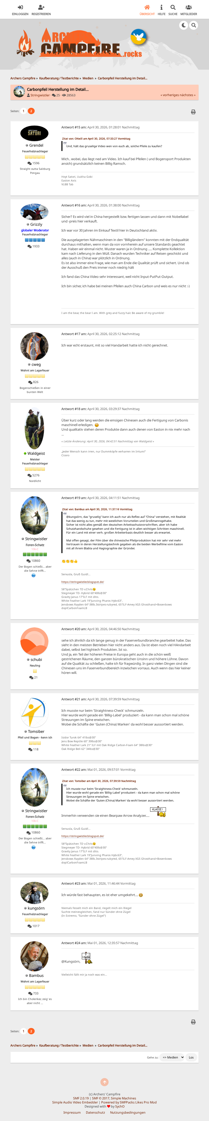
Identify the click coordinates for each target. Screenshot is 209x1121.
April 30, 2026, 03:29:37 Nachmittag (100, 409)
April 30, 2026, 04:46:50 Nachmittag (100, 629)
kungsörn (36, 908)
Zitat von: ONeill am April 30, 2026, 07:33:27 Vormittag (96, 138)
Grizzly (36, 224)
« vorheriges (170, 95)
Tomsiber (36, 731)
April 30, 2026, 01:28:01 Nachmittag (100, 127)
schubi (36, 659)
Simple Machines (123, 1098)
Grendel (36, 145)
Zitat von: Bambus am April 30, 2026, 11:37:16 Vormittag (97, 509)
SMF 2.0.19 (81, 1098)
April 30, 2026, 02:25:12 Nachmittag (100, 334)
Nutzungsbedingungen (128, 1112)
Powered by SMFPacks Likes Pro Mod (129, 1102)
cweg (36, 364)
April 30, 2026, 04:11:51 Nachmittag (100, 498)
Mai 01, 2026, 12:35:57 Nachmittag (99, 943)
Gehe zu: (153, 1057)
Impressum (72, 1112)
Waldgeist (36, 453)
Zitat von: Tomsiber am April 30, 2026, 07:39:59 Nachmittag (99, 781)
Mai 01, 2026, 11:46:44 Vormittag (98, 883)
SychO (120, 1106)
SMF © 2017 (100, 1098)
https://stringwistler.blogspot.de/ (82, 582)
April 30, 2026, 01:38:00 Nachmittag (100, 205)
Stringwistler (40, 95)
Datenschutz (95, 1112)
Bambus (36, 975)
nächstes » (187, 95)
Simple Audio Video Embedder (75, 1102)
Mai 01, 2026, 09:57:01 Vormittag (98, 769)
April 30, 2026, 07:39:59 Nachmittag (100, 699)
